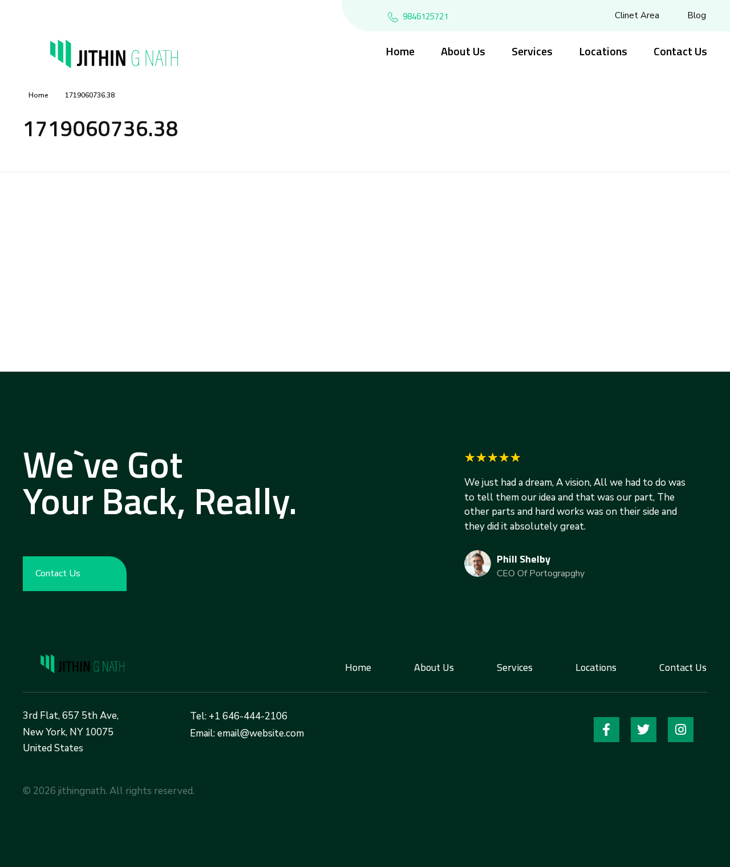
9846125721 (425, 16)
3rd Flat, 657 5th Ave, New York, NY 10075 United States (71, 732)
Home (38, 95)
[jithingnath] (84, 664)
